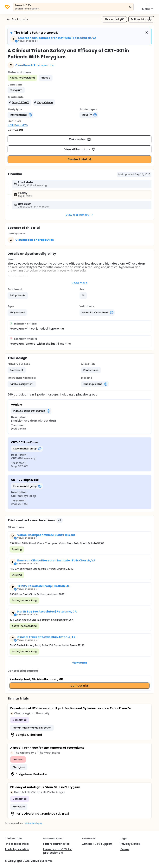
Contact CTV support (97, 844)
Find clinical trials (17, 844)
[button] (16, 90)
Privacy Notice (130, 844)
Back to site (20, 19)
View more (79, 663)
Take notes (77, 139)
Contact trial (77, 159)
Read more (79, 283)
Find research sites (56, 844)
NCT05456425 (18, 125)
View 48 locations (77, 149)
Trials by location (17, 849)
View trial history (77, 215)
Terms (124, 849)
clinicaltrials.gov (33, 823)
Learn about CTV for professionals (57, 850)
